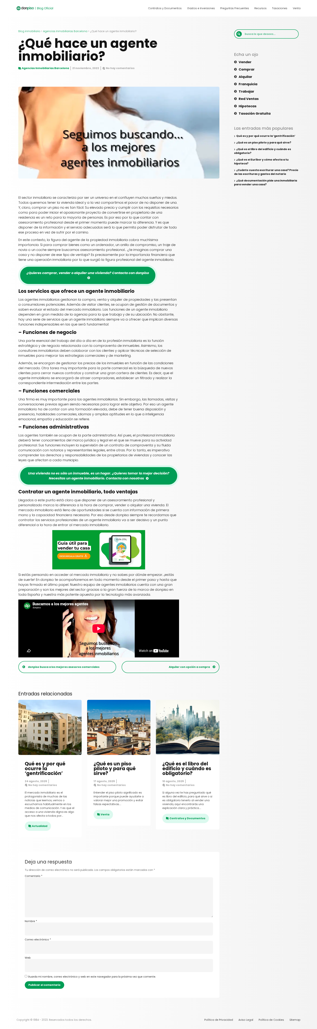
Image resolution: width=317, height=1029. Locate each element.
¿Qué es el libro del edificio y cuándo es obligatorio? (186, 768)
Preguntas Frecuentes (234, 8)
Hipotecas (247, 106)
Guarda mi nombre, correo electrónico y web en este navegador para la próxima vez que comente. (92, 976)
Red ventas (249, 99)
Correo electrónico (38, 939)
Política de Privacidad (218, 1020)
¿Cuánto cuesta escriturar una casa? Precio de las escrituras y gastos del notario (266, 172)
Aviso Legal (245, 1020)
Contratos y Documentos (165, 8)
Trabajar (246, 91)
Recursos (260, 8)
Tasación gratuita (255, 113)
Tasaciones (279, 8)
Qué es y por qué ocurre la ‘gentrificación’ (45, 768)
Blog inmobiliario (29, 31)
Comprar (247, 69)
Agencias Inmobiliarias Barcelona (65, 31)
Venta (296, 8)
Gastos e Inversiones (201, 8)
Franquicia (248, 84)
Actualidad (39, 826)
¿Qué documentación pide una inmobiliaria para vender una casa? (265, 182)
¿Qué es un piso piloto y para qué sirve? (115, 768)
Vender (245, 62)
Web (28, 957)
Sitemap (294, 1020)
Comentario (33, 876)
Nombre (31, 921)
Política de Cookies (271, 1020)
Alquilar (245, 77)
